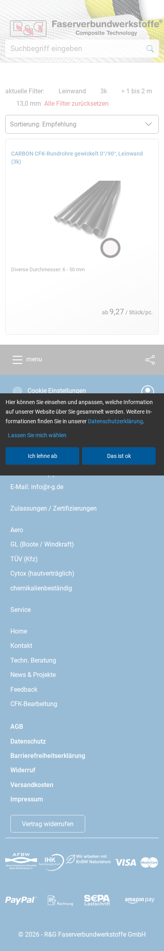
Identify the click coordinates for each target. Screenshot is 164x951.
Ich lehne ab (42, 456)
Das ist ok (119, 456)
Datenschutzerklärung (115, 421)
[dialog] (82, 475)
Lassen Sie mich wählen (37, 435)
